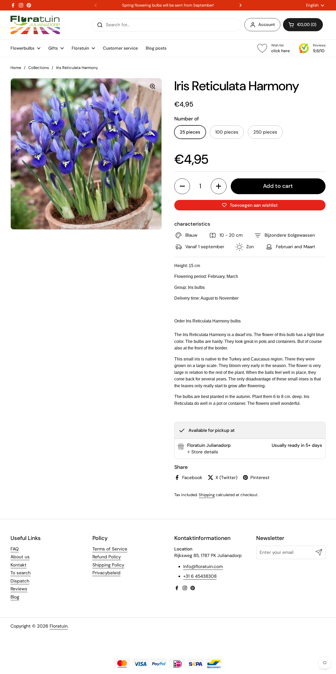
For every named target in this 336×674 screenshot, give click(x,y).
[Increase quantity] (219, 186)
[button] (303, 24)
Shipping (207, 494)
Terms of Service (109, 549)
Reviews (18, 589)
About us (20, 557)
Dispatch (19, 581)
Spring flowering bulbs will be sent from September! (168, 5)
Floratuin (59, 626)
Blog (14, 597)
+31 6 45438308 (200, 576)
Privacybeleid (106, 573)
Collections (38, 67)
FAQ (14, 549)
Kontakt (18, 565)
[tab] (202, 452)
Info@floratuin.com (203, 566)
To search (20, 573)
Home (15, 67)
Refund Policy (106, 557)
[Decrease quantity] (182, 186)
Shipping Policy (108, 565)
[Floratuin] (35, 25)
